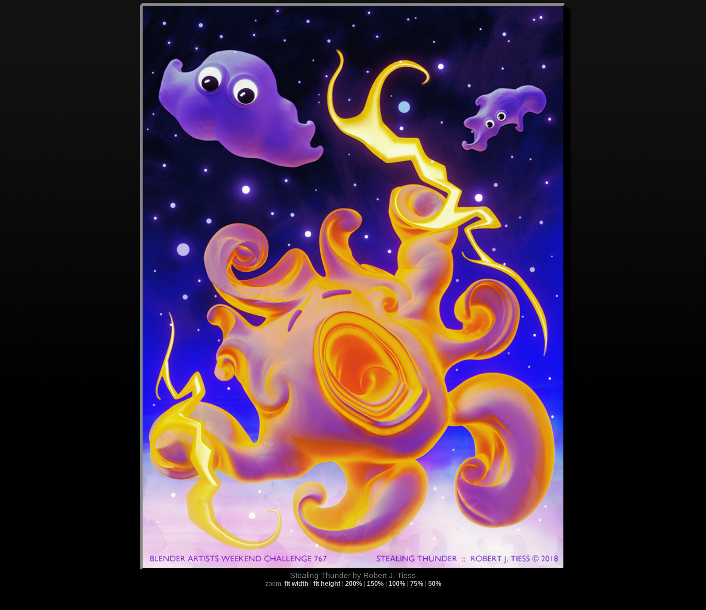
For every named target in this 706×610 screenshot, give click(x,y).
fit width (296, 583)
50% (434, 583)
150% (375, 583)
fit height (326, 583)
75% (416, 583)
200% (353, 583)
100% (397, 583)
